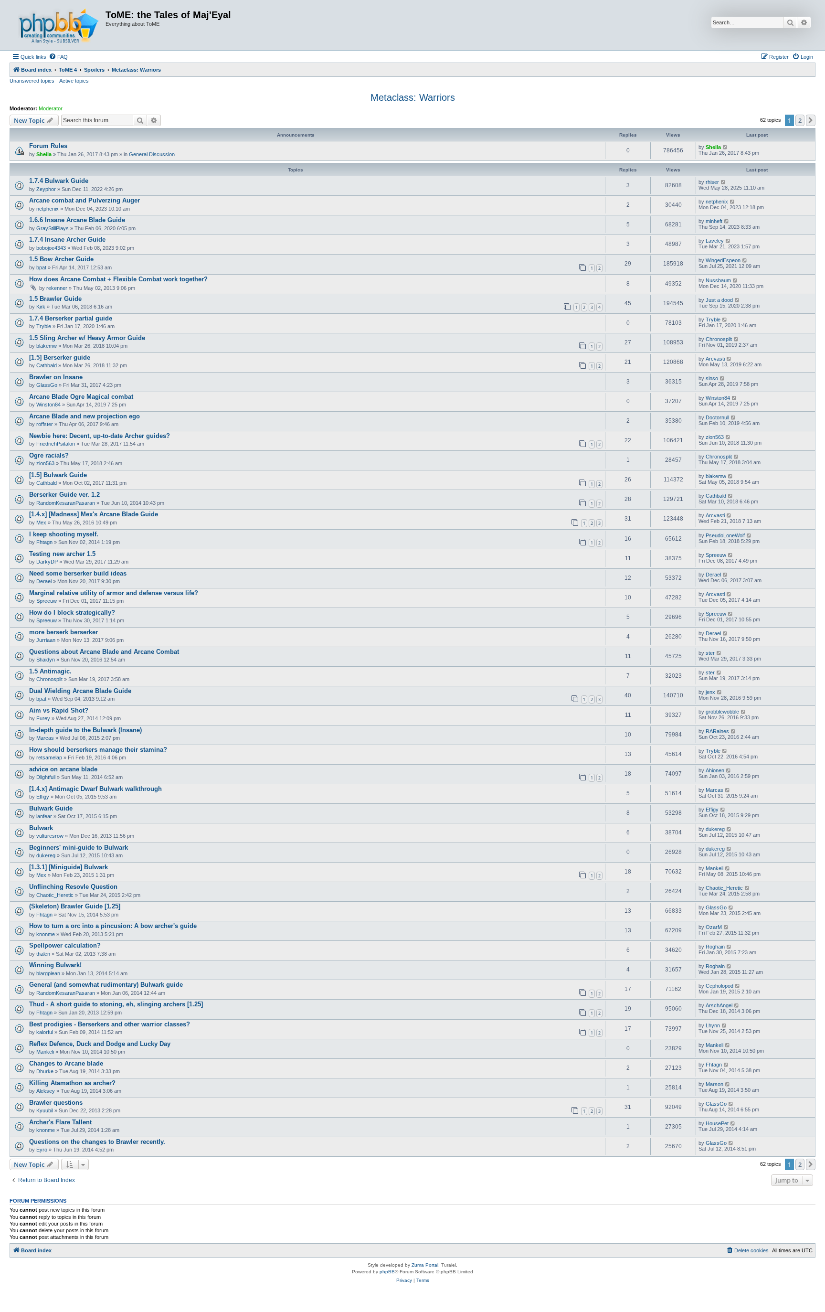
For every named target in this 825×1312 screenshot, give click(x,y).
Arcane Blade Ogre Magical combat (81, 396)
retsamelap (49, 757)
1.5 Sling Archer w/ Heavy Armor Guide (87, 337)
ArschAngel (719, 1005)
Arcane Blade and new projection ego (84, 416)
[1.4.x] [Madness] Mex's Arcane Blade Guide (93, 514)
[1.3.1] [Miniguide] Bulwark (68, 867)
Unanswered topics (32, 81)
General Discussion (152, 154)
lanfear (44, 816)
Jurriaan (45, 640)
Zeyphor (46, 189)
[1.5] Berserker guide (59, 357)
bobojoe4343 (51, 248)
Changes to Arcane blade (66, 1063)
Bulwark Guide (51, 808)
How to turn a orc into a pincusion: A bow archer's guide (113, 925)
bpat (41, 267)
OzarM (714, 927)
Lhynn (713, 1025)
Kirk (40, 306)
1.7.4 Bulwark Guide (58, 180)
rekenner (56, 288)
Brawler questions (56, 1102)
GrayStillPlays (52, 228)
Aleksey (45, 1091)
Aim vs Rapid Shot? (58, 710)
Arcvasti (715, 359)
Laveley (715, 241)
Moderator (51, 108)
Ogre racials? (49, 455)
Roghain (715, 946)
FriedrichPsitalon (55, 444)
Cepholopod (719, 986)
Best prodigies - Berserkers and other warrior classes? (109, 1024)
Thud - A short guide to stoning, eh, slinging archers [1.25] (116, 1004)
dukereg (715, 829)
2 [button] (800, 120)
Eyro (41, 1149)
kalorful (44, 1032)
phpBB (387, 1271)
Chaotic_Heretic (55, 895)
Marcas (45, 738)
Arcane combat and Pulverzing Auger (84, 200)
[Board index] (59, 25)
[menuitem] (58, 57)
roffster (44, 424)
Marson (714, 1084)
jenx (710, 692)
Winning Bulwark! (55, 965)
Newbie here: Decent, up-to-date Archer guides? (99, 435)
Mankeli (714, 868)
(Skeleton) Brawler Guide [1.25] (74, 906)
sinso (712, 378)
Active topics (74, 81)
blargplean (48, 973)
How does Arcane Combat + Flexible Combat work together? (118, 279)
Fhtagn (44, 542)
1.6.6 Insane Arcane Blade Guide (77, 220)
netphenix (47, 209)
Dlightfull (45, 777)
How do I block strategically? (72, 612)
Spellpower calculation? (65, 945)
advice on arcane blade (63, 769)
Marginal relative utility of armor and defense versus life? (113, 593)
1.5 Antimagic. (50, 671)
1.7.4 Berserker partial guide (70, 318)
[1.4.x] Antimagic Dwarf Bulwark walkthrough (95, 788)
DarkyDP (47, 562)
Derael (44, 581)
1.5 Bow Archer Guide (61, 259)
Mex (41, 522)
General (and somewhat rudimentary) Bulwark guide (106, 984)
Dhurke (44, 1071)
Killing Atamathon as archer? (72, 1083)
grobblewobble (722, 712)
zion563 (715, 437)
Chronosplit (719, 339)
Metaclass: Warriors (412, 97)
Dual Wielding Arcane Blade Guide (80, 690)
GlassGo (46, 385)
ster (710, 653)
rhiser (712, 182)
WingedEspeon (723, 260)
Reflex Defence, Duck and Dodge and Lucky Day (99, 1043)
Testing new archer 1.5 (62, 553)
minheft (714, 221)
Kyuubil (44, 1110)
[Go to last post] (725, 147)
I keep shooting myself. (63, 534)
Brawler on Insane (56, 377)
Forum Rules (48, 145)
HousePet (717, 1123)
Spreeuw (716, 555)
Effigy (42, 797)
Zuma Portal (425, 1265)
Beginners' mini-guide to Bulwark (78, 847)
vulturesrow (49, 836)
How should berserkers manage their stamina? (98, 749)
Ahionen (715, 770)
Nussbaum (718, 280)
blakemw (46, 346)
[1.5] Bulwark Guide (58, 475)
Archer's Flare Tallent (60, 1122)
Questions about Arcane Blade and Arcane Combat (104, 651)
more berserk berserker (63, 632)
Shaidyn (45, 659)
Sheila (44, 154)
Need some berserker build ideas (78, 573)
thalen (43, 954)
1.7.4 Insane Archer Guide (67, 239)
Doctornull (717, 417)
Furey (43, 718)
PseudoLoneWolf (725, 535)
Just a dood (719, 300)
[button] (810, 120)
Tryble (43, 326)
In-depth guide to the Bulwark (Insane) (85, 730)
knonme (45, 934)
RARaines (717, 731)
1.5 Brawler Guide (55, 298)
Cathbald (46, 365)
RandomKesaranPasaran (65, 503)
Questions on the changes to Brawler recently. (97, 1141)
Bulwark (41, 828)
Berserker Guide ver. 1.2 (64, 494)
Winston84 (48, 404)
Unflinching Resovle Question (73, 886)
